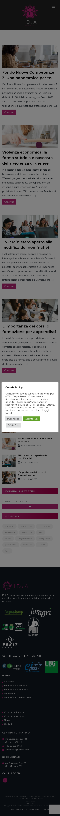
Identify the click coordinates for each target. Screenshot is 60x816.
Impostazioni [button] (13, 419)
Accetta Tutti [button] (31, 419)
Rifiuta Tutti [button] (13, 425)
